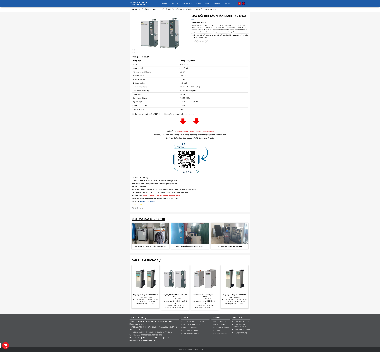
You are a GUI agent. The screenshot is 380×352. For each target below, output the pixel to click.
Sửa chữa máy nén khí (191, 330)
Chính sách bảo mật (241, 321)
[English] (243, 3)
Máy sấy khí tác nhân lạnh (173, 9)
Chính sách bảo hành (242, 330)
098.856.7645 (174, 195)
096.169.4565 (161, 195)
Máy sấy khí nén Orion (150, 9)
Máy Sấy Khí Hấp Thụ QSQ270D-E (145, 295)
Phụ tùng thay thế (220, 333)
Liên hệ (227, 3)
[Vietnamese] (239, 3)
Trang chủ (163, 3)
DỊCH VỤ (184, 318)
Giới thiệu (175, 3)
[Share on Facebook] (193, 41)
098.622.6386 (148, 195)
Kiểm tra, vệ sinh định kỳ (191, 324)
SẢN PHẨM (215, 318)
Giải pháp (216, 3)
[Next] (244, 233)
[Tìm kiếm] (248, 3)
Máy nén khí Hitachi (220, 321)
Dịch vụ (198, 3)
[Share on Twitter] (196, 41)
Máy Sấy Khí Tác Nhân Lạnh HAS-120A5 (175, 296)
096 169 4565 (157, 335)
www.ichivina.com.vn (149, 201)
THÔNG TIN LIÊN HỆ (138, 318)
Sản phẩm (186, 3)
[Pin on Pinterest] (203, 41)
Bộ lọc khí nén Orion (221, 327)
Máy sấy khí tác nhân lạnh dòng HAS (201, 9)
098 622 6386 (146, 335)
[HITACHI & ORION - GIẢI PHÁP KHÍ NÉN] (138, 3)
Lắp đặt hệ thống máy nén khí (194, 321)
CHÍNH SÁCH (237, 318)
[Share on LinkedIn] (206, 41)
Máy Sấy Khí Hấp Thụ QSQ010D (234, 295)
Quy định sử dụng (240, 333)
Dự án (207, 3)
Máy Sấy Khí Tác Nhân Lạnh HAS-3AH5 (205, 296)
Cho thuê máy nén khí (191, 333)
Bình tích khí (218, 330)
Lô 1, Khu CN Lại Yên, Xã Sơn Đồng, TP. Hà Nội (155, 332)
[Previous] (135, 233)
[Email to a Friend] (199, 41)
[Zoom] (133, 51)
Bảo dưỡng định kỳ (190, 327)
